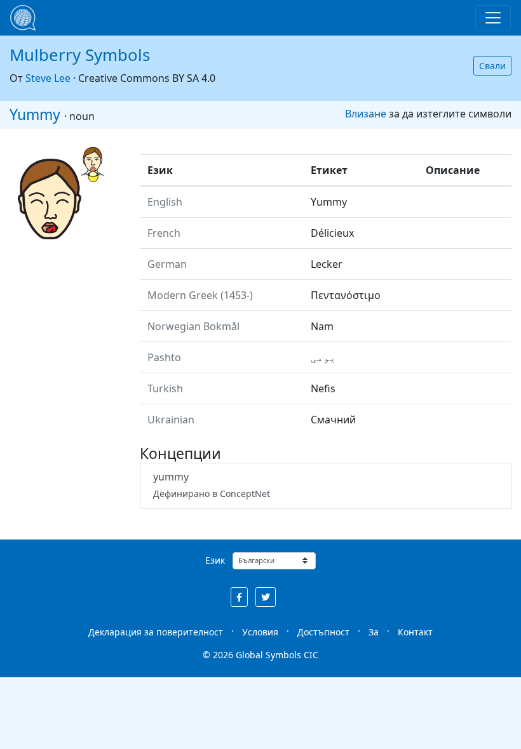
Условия (260, 632)
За (374, 632)
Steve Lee (48, 78)
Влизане (365, 114)
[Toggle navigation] (493, 17)
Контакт (415, 632)
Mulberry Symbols (80, 55)
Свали (492, 66)
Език (215, 560)
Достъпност (323, 632)
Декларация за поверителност (155, 632)
